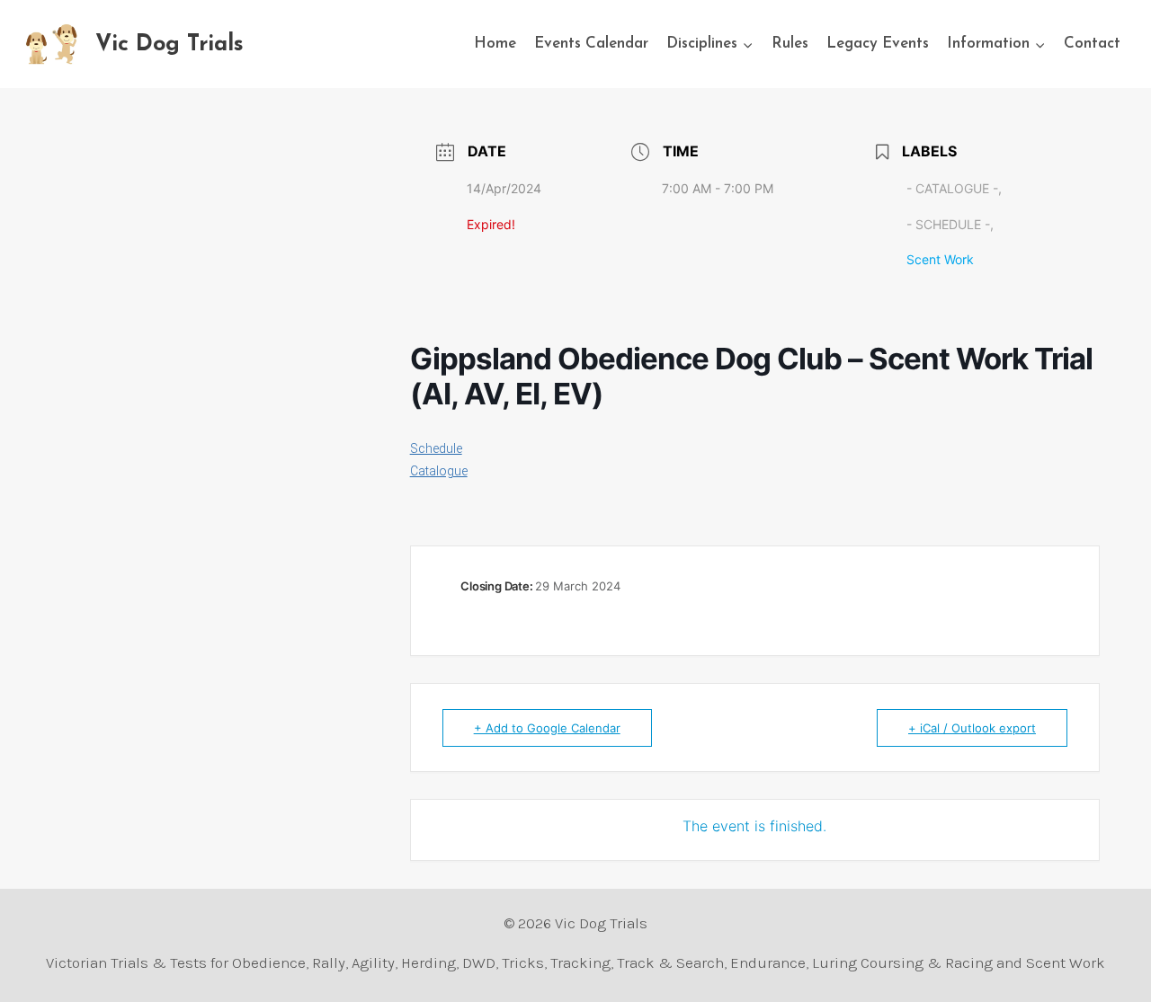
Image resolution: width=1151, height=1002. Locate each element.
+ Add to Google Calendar (547, 728)
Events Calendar (591, 43)
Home (495, 43)
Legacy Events (877, 43)
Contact (1092, 43)
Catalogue (439, 471)
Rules (790, 43)
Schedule (436, 448)
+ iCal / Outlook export (972, 728)
